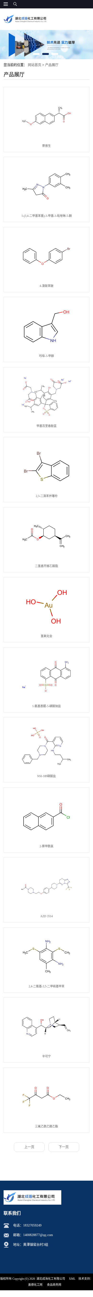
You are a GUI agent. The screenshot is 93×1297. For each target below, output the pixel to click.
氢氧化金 (46, 636)
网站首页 (34, 65)
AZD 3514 (46, 916)
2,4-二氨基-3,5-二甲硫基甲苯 (46, 986)
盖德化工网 (35, 1284)
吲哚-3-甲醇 (46, 356)
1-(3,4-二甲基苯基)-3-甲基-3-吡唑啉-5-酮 (46, 216)
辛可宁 (46, 1056)
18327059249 (32, 1225)
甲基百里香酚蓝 (46, 426)
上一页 (29, 1147)
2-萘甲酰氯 (46, 846)
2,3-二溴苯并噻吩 (46, 496)
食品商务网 (54, 1284)
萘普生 (46, 146)
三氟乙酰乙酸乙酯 (46, 1126)
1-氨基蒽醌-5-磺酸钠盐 (46, 706)
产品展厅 (51, 65)
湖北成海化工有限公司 (50, 1278)
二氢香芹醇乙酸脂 (46, 566)
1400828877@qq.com (38, 1235)
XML (72, 1278)
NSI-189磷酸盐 (46, 776)
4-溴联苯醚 (46, 286)
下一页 (64, 1147)
